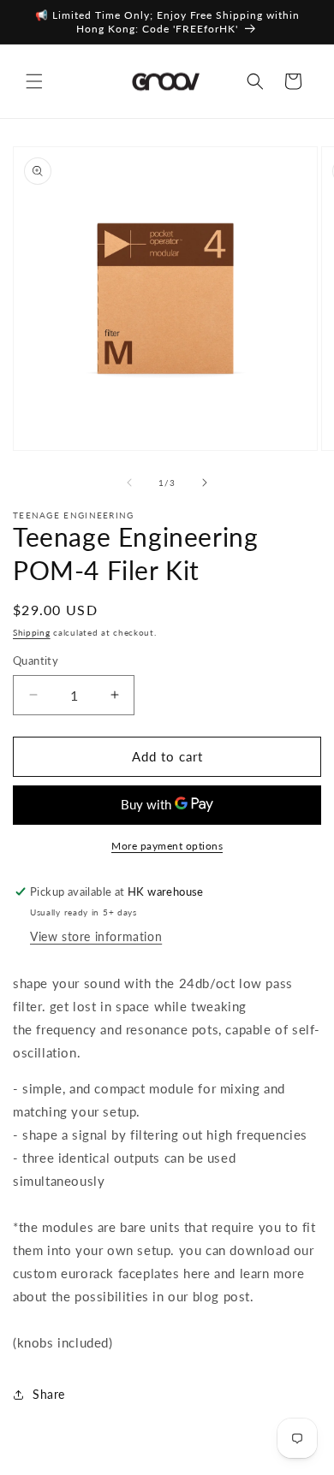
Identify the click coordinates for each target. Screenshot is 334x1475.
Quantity (35, 660)
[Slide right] (205, 482)
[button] (34, 81)
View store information (96, 936)
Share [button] (49, 1394)
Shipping (32, 632)
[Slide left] (129, 482)
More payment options (167, 845)
